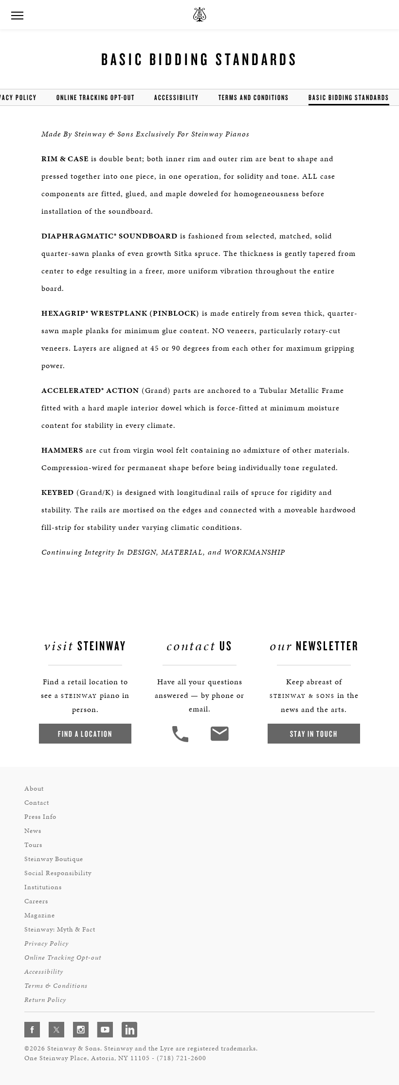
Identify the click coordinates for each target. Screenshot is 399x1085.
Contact (36, 802)
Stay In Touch (314, 734)
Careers (36, 901)
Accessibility (176, 97)
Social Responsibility (57, 873)
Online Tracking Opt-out (95, 97)
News (32, 830)
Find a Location (85, 734)
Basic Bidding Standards (348, 97)
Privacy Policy (46, 943)
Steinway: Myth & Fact (59, 929)
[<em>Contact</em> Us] (219, 740)
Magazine (39, 915)
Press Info (40, 816)
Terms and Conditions (253, 97)
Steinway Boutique (53, 859)
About (34, 788)
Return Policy (45, 999)
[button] (181, 740)
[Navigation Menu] (17, 14)
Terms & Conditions (56, 985)
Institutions (43, 887)
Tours (33, 844)
